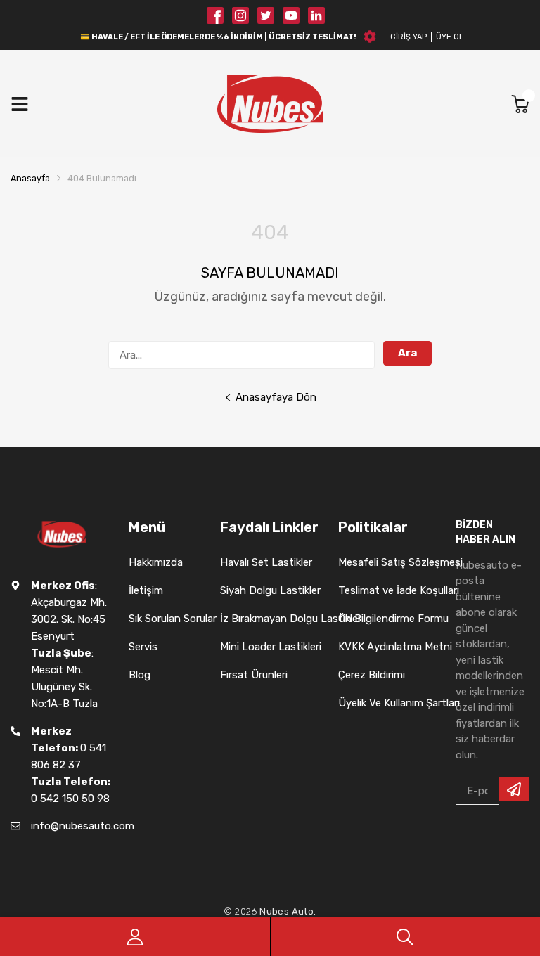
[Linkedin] (316, 15)
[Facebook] (215, 15)
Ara (407, 353)
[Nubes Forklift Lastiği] (270, 104)
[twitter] (265, 15)
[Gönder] (514, 789)
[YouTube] (291, 15)
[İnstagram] (240, 15)
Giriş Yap (408, 36)
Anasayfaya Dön (276, 397)
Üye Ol (449, 36)
